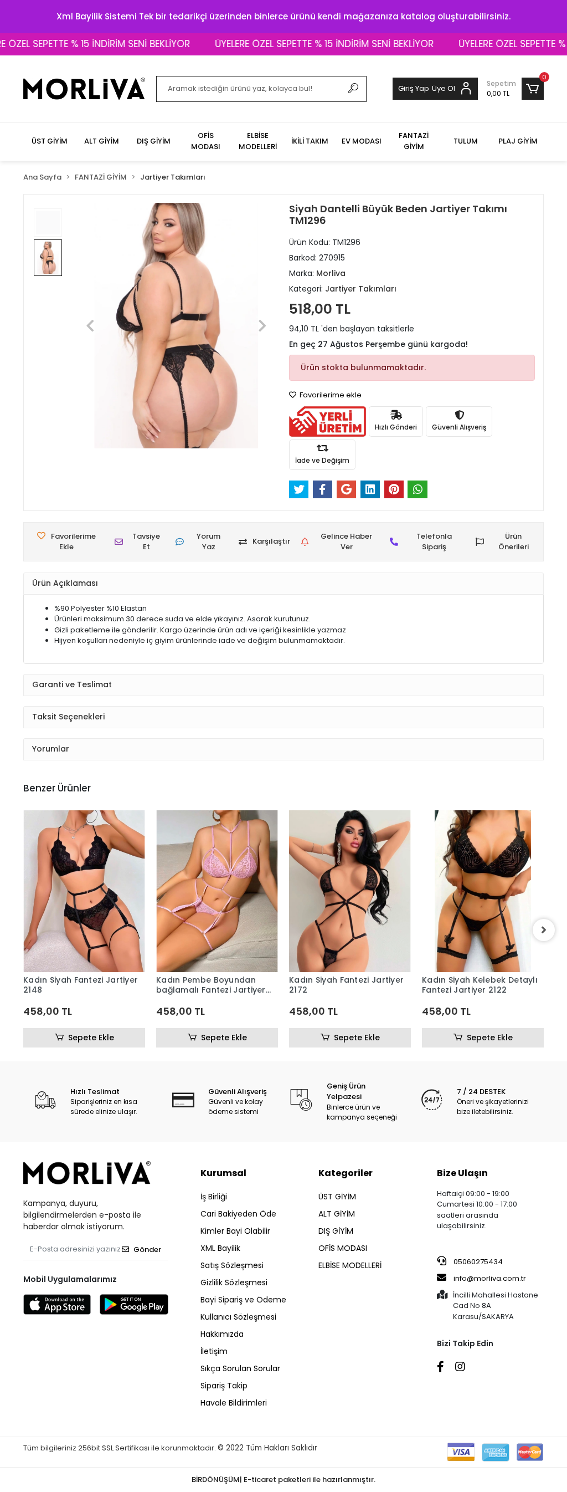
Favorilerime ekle (330, 395)
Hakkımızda (222, 1334)
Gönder (147, 1249)
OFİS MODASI (342, 1248)
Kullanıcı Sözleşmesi (238, 1316)
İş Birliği (213, 1196)
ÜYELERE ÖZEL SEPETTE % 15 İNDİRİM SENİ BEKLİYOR (303, 43)
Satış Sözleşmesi (232, 1265)
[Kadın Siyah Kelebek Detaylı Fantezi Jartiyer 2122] (483, 891)
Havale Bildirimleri (233, 1402)
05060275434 (477, 1261)
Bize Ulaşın (462, 1173)
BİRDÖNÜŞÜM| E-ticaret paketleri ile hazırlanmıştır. (283, 1479)
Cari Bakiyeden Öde (238, 1213)
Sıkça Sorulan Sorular (240, 1368)
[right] (544, 930)
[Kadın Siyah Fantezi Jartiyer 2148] (84, 891)
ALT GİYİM (336, 1213)
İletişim (214, 1351)
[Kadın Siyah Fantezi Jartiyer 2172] (350, 891)
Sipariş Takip (224, 1385)
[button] (515, 89)
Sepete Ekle (91, 1037)
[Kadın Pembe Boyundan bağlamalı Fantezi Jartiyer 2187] (217, 891)
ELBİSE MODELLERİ (350, 1265)
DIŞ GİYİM (335, 1230)
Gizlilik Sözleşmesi (233, 1282)
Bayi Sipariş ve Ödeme (243, 1299)
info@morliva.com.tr (489, 1278)
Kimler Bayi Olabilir (235, 1230)
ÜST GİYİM (337, 1196)
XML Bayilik (220, 1248)
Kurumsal (223, 1173)
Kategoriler (345, 1173)
